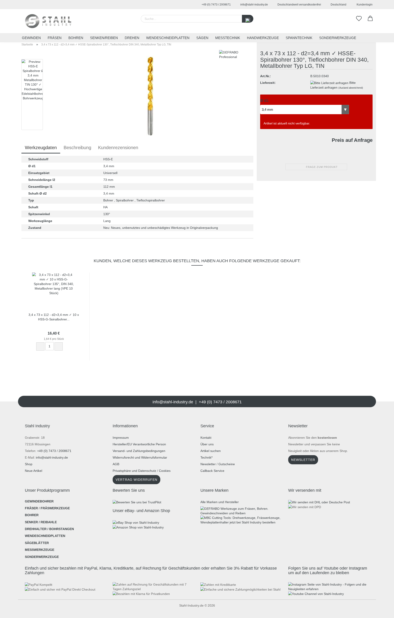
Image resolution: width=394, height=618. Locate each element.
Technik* (206, 457)
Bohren (75, 38)
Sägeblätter (37, 543)
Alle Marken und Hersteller (219, 502)
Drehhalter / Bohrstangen (49, 529)
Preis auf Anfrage (352, 140)
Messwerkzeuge (39, 550)
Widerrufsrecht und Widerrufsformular (140, 457)
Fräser (31, 508)
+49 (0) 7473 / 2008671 (216, 4)
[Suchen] (247, 19)
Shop (28, 464)
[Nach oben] (12, 611)
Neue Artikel (33, 471)
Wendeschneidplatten (167, 38)
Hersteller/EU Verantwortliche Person (139, 444)
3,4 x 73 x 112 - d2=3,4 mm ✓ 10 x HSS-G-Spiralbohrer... (54, 316)
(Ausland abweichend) (350, 87)
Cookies (165, 471)
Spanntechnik (299, 38)
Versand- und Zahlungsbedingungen (139, 451)
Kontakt (205, 437)
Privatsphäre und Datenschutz (134, 471)
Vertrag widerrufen (136, 479)
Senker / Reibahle (41, 522)
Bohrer (32, 515)
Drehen (132, 38)
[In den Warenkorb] (69, 346)
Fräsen (55, 38)
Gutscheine (226, 464)
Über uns (207, 444)
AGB (116, 464)
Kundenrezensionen (118, 147)
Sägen (202, 38)
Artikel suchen (210, 451)
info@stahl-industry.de (254, 4)
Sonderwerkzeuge (337, 38)
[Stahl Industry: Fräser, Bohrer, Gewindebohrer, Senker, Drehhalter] (48, 21)
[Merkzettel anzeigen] (359, 18)
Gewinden (31, 38)
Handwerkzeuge (263, 38)
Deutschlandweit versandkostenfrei (299, 4)
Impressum (121, 437)
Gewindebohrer (39, 501)
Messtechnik (227, 38)
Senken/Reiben (104, 38)
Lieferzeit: (268, 83)
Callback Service (212, 471)
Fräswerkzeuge (55, 508)
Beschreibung (77, 147)
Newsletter (208, 464)
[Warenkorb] (370, 18)
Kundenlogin (364, 4)
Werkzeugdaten (41, 147)
